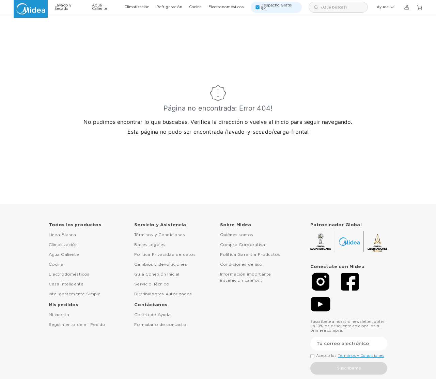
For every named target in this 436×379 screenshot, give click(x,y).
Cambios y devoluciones (160, 264)
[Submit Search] (316, 7)
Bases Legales (149, 245)
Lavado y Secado (62, 7)
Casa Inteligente (66, 284)
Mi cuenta (59, 315)
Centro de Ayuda (152, 315)
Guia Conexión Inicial (156, 274)
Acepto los (350, 356)
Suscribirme (349, 368)
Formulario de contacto (160, 325)
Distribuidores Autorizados (163, 294)
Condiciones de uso (241, 264)
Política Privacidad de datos (164, 254)
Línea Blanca (62, 235)
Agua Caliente (99, 7)
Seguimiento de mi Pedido (77, 325)
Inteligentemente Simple (75, 294)
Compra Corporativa (242, 245)
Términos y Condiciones (159, 235)
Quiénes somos (236, 235)
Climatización (137, 7)
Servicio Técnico (151, 284)
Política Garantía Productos (250, 254)
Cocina (195, 7)
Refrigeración (169, 7)
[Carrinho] (419, 7)
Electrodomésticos (226, 7)
